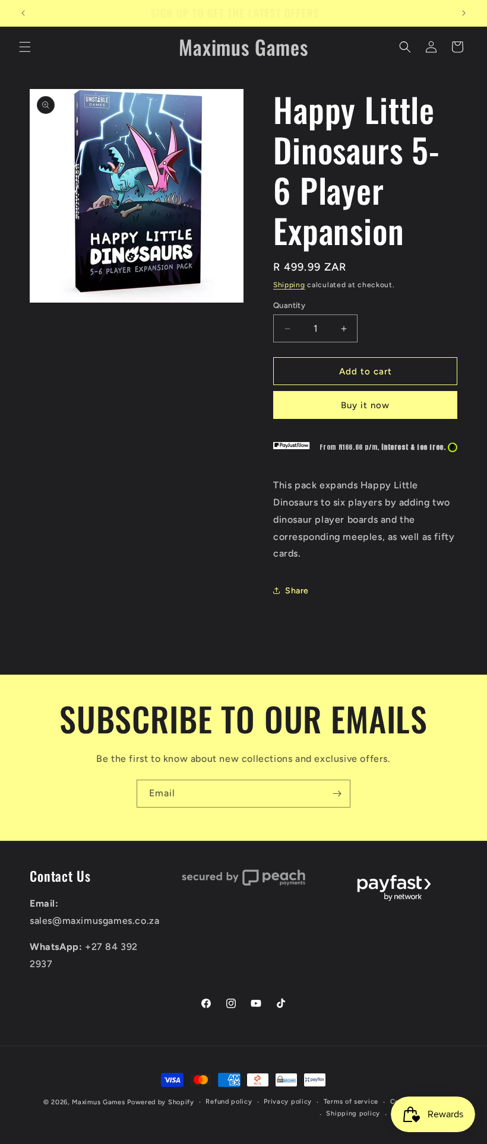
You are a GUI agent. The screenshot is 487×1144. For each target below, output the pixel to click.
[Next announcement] (464, 13)
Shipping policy (353, 1113)
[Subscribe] (337, 794)
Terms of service (351, 1101)
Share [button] (297, 591)
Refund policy (228, 1101)
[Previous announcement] (23, 13)
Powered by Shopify (160, 1102)
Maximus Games (98, 1102)
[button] (25, 47)
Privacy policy (288, 1101)
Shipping (289, 285)
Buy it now (365, 405)
